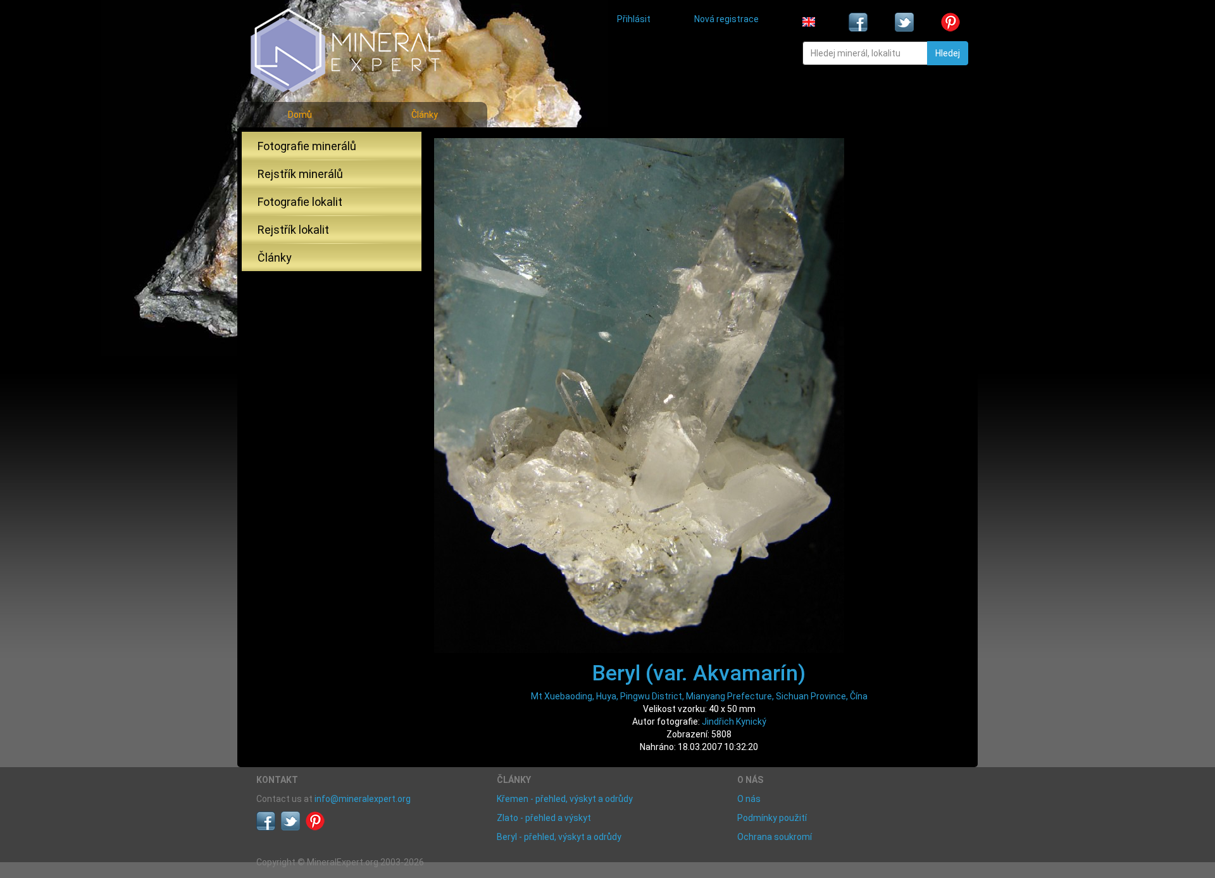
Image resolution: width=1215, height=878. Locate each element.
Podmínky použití (772, 818)
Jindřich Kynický (734, 721)
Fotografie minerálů (307, 146)
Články (424, 115)
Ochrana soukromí (774, 837)
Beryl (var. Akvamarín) (699, 672)
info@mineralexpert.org (363, 799)
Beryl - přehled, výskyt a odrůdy (559, 837)
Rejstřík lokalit (293, 229)
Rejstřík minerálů (300, 174)
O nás (749, 799)
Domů (300, 115)
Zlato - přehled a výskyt (544, 818)
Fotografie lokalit (300, 201)
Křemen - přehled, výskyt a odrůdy (565, 799)
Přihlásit (634, 19)
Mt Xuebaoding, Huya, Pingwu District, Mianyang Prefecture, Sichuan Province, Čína (699, 696)
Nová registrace (726, 19)
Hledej (947, 53)
